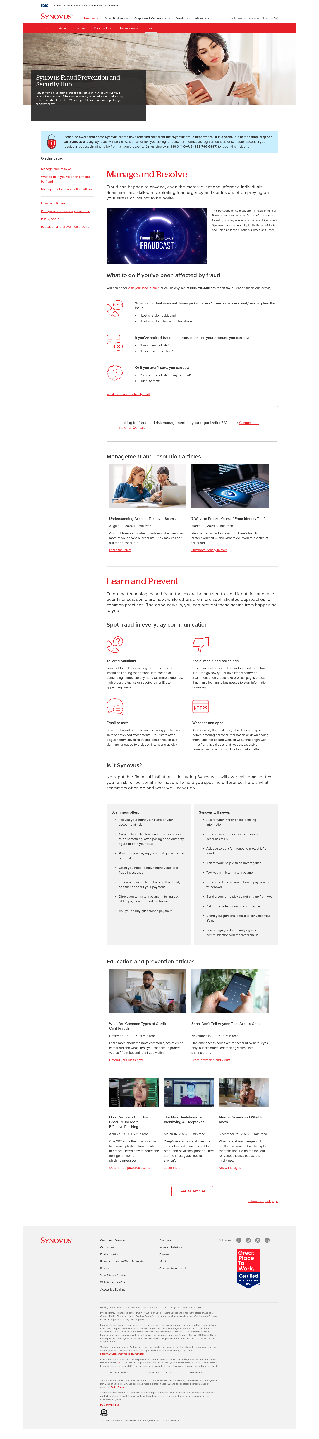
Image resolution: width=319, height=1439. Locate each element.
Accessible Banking (113, 1289)
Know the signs (230, 1167)
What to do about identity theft (128, 394)
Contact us (254, 18)
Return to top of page (263, 1201)
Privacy (104, 1268)
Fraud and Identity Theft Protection (122, 1261)
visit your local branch (144, 288)
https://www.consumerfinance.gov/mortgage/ (122, 1354)
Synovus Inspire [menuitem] (129, 28)
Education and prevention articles (65, 226)
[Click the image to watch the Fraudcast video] (157, 236)
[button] (275, 18)
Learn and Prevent (54, 203)
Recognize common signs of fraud (65, 211)
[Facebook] (239, 1240)
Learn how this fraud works (210, 1060)
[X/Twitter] (257, 1240)
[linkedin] (267, 1240)
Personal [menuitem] (90, 18)
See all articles (193, 1191)
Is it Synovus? (50, 218)
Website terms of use (113, 1282)
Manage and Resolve (56, 169)
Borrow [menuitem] (80, 28)
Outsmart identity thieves (209, 550)
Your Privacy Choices (113, 1275)
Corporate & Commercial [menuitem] (151, 18)
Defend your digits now (126, 1060)
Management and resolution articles (66, 189)
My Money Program (109, 1404)
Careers (164, 1254)
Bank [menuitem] (47, 28)
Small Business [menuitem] (115, 18)
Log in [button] (266, 18)
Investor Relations (171, 1247)
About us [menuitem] (201, 18)
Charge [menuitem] (63, 28)
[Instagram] (248, 1240)
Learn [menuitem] (151, 28)
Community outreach (173, 1268)
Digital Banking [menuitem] (102, 28)
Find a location (237, 18)
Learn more (172, 1167)
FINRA (119, 1362)
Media (163, 1261)
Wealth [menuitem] (181, 18)
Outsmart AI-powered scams (129, 1167)
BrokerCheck (117, 1387)
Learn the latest (120, 550)
